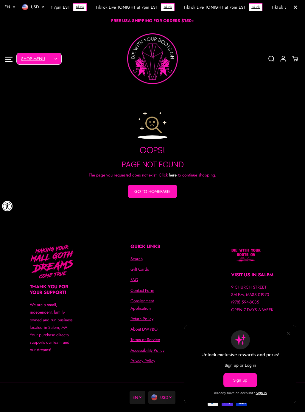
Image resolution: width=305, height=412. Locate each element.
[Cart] (295, 58)
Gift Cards (139, 269)
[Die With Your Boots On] (152, 58)
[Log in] (283, 58)
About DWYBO (144, 329)
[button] (8, 59)
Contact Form (142, 290)
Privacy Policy (142, 361)
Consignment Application (142, 304)
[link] (52, 261)
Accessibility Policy (147, 350)
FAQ (134, 280)
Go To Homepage (152, 191)
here (173, 175)
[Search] (271, 58)
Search (136, 259)
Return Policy (141, 319)
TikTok (79, 6)
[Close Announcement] (295, 7)
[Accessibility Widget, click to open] (7, 206)
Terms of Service (145, 340)
